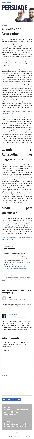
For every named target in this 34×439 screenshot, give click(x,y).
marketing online (25, 277)
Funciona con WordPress (8, 436)
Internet (4, 25)
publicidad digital (17, 279)
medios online (6, 279)
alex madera (6, 2)
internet (16, 277)
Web (3, 391)
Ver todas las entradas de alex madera (16, 268)
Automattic (28, 436)
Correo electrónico (8, 383)
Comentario (6, 350)
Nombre (4, 375)
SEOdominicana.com (18, 266)
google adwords (7, 277)
